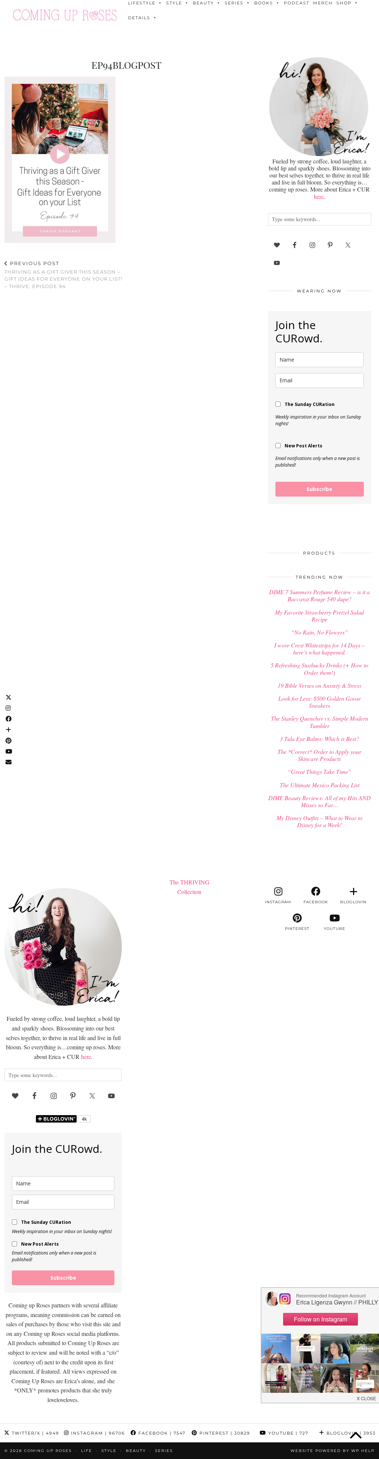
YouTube (287, 1433)
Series (164, 1450)
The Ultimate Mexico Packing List (319, 785)
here (319, 196)
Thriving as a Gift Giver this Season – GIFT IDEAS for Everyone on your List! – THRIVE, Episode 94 (63, 274)
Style (109, 1450)
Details (139, 17)
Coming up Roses (48, 1450)
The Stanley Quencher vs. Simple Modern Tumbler (319, 721)
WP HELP (363, 1450)
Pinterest (224, 1433)
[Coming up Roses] (65, 15)
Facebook (161, 1433)
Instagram (97, 1433)
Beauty (136, 1450)
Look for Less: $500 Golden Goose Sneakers (319, 701)
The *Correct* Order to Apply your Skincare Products (319, 755)
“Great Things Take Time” (319, 771)
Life (86, 1450)
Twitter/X (34, 1433)
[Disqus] (126, 391)
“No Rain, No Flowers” (319, 632)
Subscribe (319, 488)
